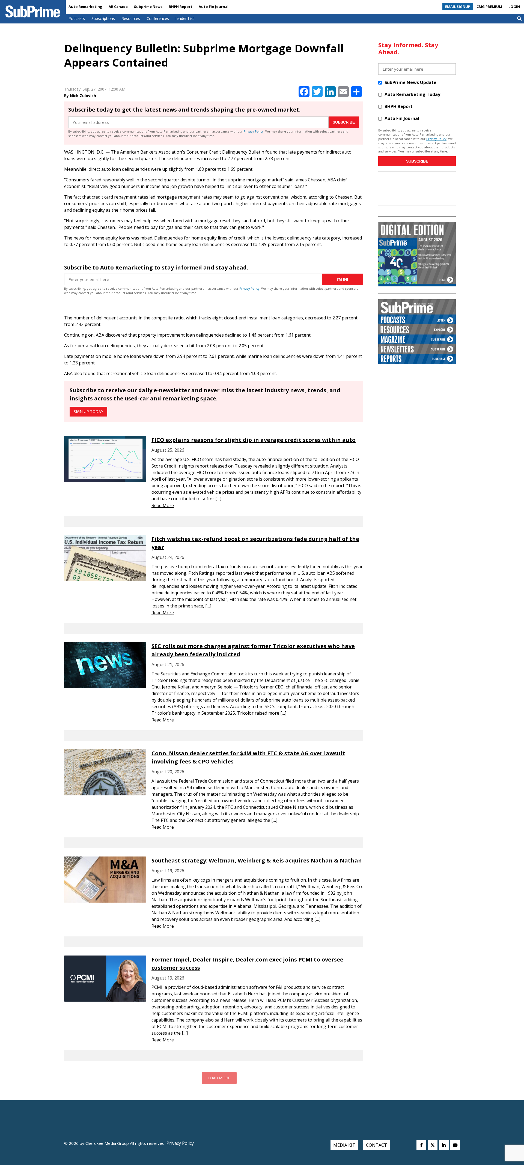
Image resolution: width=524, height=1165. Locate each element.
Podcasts (77, 18)
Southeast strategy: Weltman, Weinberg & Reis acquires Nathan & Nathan (256, 860)
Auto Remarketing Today (412, 94)
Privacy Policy (253, 131)
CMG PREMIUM (489, 6)
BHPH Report (180, 6)
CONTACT (376, 1145)
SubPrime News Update (410, 82)
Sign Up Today (88, 411)
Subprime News (148, 6)
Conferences (158, 18)
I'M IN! (342, 279)
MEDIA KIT (344, 1145)
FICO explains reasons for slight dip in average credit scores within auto (253, 440)
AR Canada (118, 6)
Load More (219, 1078)
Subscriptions (103, 18)
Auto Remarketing (85, 6)
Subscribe (344, 122)
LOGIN (514, 6)
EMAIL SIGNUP (457, 6)
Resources (130, 18)
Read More (162, 505)
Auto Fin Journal (213, 6)
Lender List (184, 18)
